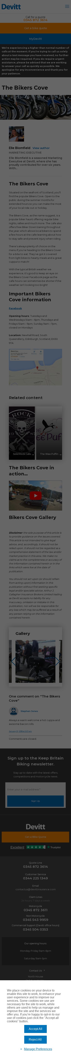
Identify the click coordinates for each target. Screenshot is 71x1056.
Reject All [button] (35, 1039)
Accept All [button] (35, 1028)
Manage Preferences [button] (38, 1049)
